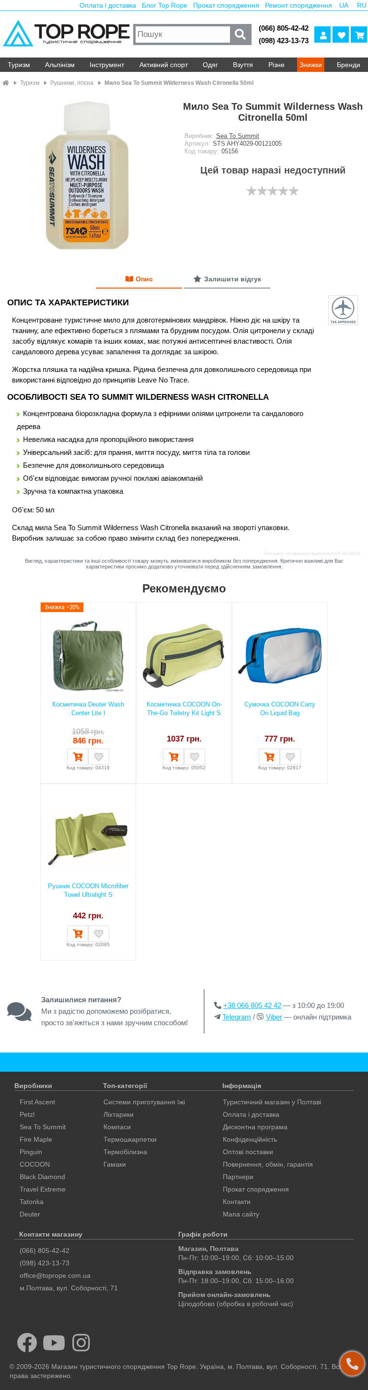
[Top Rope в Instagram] (81, 1342)
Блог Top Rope (164, 5)
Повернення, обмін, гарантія (268, 1164)
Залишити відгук (232, 279)
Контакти (237, 1201)
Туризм (19, 65)
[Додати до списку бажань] (98, 757)
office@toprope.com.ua (55, 1275)
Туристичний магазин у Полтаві (272, 1102)
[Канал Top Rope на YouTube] (54, 1342)
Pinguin (31, 1152)
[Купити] (77, 757)
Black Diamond (42, 1177)
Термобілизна (125, 1152)
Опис (144, 279)
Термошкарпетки (130, 1139)
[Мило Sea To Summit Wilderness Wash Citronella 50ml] (86, 176)
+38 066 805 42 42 (252, 1005)
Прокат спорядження (226, 5)
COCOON (35, 1164)
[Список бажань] (341, 34)
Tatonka (32, 1201)
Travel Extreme (43, 1189)
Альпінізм (60, 65)
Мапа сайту (241, 1214)
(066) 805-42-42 (284, 28)
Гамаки (115, 1164)
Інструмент (107, 65)
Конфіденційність (250, 1139)
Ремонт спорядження (298, 5)
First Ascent (37, 1102)
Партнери (238, 1177)
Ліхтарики (119, 1114)
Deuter (30, 1214)
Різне (276, 65)
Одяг (210, 65)
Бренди (348, 65)
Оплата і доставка (108, 5)
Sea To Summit (237, 135)
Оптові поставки (248, 1152)
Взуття (243, 65)
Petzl (27, 1114)
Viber (274, 1017)
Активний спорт (163, 65)
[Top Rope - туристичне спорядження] (65, 34)
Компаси (117, 1127)
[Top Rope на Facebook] (27, 1342)
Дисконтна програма (255, 1127)
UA (343, 5)
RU (362, 5)
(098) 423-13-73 (284, 40)
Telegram (236, 1017)
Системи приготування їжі (144, 1102)
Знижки (310, 65)
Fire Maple (36, 1139)
